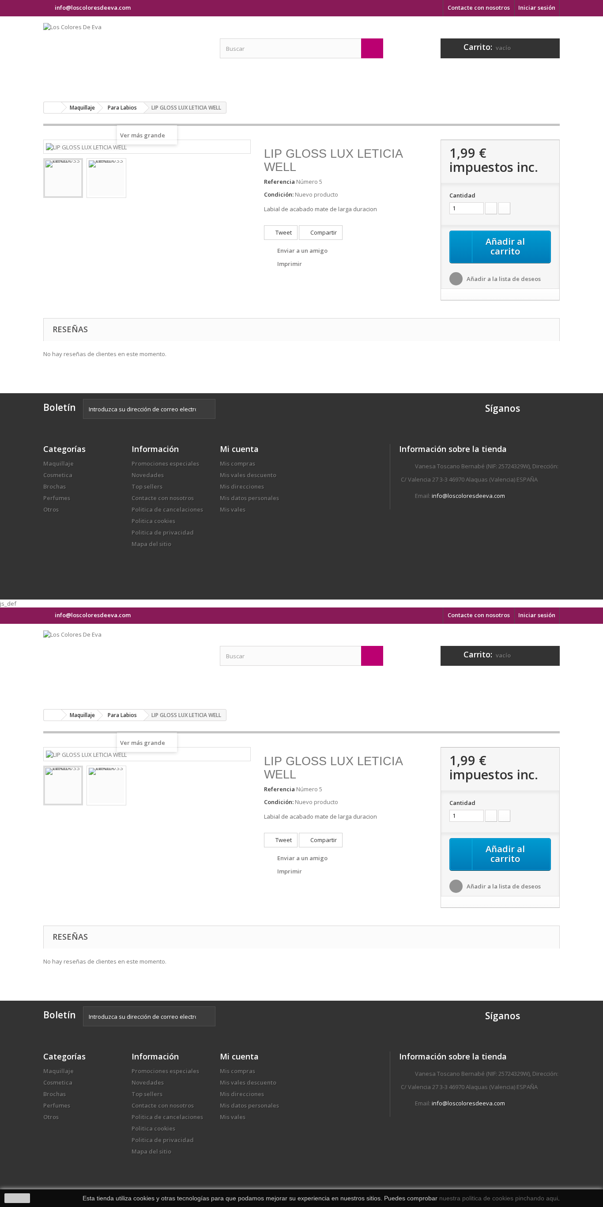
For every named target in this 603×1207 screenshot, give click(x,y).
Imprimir (289, 264)
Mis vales (232, 509)
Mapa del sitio (151, 544)
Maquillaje (58, 463)
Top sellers (147, 486)
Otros (51, 509)
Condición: (279, 194)
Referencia (279, 182)
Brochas (54, 486)
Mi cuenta (239, 449)
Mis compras (237, 463)
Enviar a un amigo (302, 250)
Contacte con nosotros (479, 7)
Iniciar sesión (536, 7)
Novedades (148, 475)
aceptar (17, 1198)
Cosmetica (57, 475)
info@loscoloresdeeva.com (468, 496)
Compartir (323, 232)
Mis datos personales (249, 498)
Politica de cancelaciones (167, 509)
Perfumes (56, 498)
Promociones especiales (165, 463)
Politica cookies (153, 521)
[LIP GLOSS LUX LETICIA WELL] (63, 178)
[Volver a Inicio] (52, 107)
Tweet (283, 232)
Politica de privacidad (163, 532)
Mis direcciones (242, 486)
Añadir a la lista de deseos (503, 279)
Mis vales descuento (248, 475)
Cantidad (462, 195)
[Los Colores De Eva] (125, 55)
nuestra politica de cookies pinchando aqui (498, 1198)
